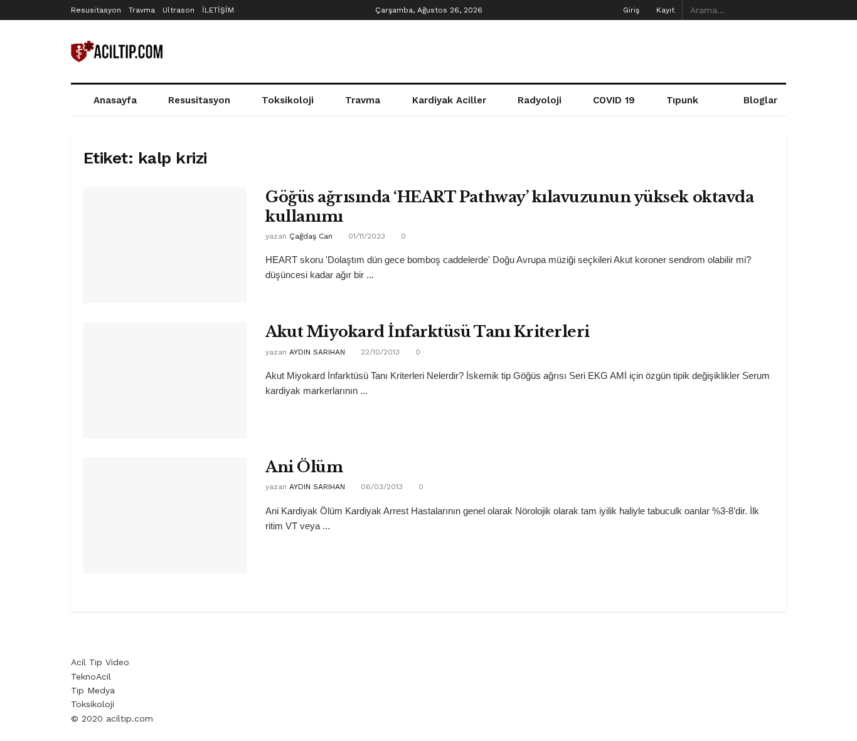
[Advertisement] (557, 49)
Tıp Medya (93, 690)
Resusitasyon (96, 10)
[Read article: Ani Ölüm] (165, 515)
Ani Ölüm (304, 467)
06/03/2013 (380, 486)
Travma (142, 10)
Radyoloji (540, 100)
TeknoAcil (91, 676)
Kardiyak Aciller (449, 100)
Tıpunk (682, 100)
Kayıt (664, 10)
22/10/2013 (379, 352)
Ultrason (178, 10)
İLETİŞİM (218, 10)
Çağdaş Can (311, 236)
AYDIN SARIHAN (317, 352)
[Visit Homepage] (118, 52)
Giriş (629, 10)
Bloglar (760, 100)
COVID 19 (614, 100)
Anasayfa (115, 100)
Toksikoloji (288, 100)
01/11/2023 (365, 236)
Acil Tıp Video (100, 662)
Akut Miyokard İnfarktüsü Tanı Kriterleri (427, 332)
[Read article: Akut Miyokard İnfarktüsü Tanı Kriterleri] (165, 380)
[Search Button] (779, 10)
